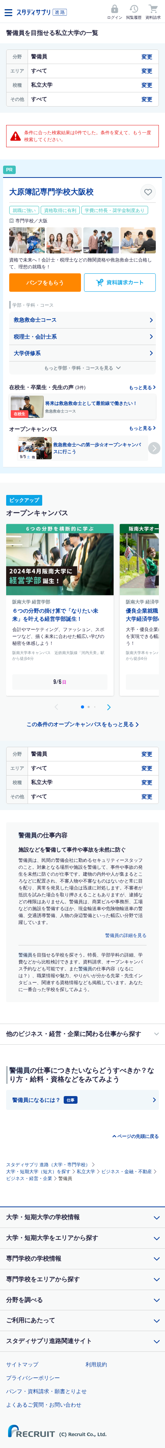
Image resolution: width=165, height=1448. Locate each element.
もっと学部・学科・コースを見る (79, 368)
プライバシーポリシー (33, 1378)
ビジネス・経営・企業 (29, 1178)
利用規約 (96, 1364)
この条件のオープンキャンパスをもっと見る (80, 724)
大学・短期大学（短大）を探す (38, 1171)
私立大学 (86, 1171)
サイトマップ (22, 1364)
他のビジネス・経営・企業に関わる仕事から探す (73, 1034)
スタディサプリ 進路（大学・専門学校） (48, 1164)
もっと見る (141, 387)
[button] (154, 448)
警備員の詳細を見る (126, 935)
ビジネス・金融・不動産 (126, 1171)
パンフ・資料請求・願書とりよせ (46, 1391)
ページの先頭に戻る (138, 1136)
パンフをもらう (45, 282)
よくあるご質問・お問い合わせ (43, 1405)
